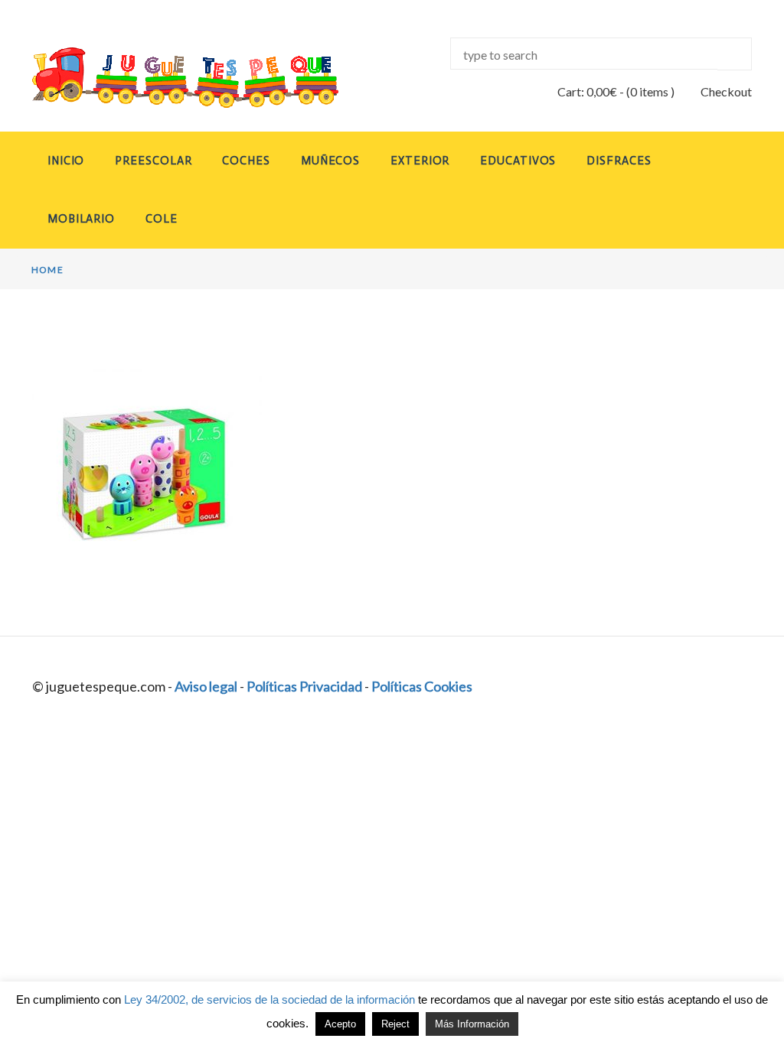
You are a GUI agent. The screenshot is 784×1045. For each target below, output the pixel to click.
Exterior (419, 161)
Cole (161, 219)
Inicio (65, 161)
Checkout (726, 91)
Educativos (518, 161)
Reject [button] (395, 1024)
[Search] (734, 53)
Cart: (587, 91)
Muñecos (330, 161)
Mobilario (81, 219)
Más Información (472, 1024)
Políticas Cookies (421, 686)
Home (47, 269)
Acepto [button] (340, 1024)
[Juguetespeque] (185, 77)
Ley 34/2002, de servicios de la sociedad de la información (269, 999)
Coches (246, 161)
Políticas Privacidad (304, 686)
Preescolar (153, 161)
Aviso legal (206, 686)
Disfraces (618, 161)
